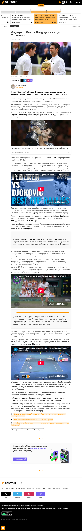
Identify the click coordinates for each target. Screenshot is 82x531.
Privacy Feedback (62, 508)
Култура (65, 488)
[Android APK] (7, 514)
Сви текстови (19, 87)
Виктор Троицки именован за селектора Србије (33, 419)
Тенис (13, 430)
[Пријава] (67, 2)
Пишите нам (25, 505)
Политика (10, 488)
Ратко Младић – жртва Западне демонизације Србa (45, 18)
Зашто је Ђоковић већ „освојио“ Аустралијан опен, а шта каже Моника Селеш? (38, 415)
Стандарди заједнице (36, 505)
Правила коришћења (13, 505)
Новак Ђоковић (27, 430)
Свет (2, 488)
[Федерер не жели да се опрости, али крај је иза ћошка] (41, 133)
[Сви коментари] (3, 528)
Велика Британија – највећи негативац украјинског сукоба (21, 18)
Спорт (19, 430)
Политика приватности (49, 508)
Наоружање (40, 488)
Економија (20, 488)
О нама (3, 505)
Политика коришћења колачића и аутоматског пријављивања (21, 508)
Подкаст (56, 488)
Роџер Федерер (38, 430)
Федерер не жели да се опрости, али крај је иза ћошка (40, 148)
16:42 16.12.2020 (16, 39)
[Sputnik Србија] (10, 4)
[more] (69, 152)
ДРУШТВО (30, 488)
